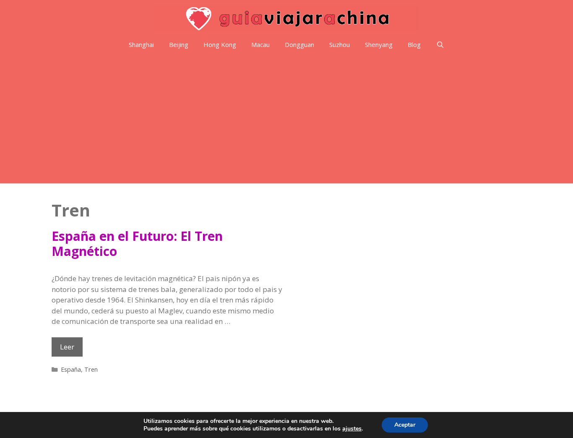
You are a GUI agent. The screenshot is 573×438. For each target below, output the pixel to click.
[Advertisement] (286, 120)
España (71, 369)
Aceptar (404, 425)
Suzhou (339, 44)
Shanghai (141, 44)
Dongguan (299, 44)
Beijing (178, 44)
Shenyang (379, 44)
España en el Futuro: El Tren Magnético (137, 243)
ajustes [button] (352, 429)
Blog (414, 44)
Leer (71, 349)
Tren (91, 369)
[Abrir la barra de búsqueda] (439, 44)
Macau (260, 44)
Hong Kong (219, 44)
